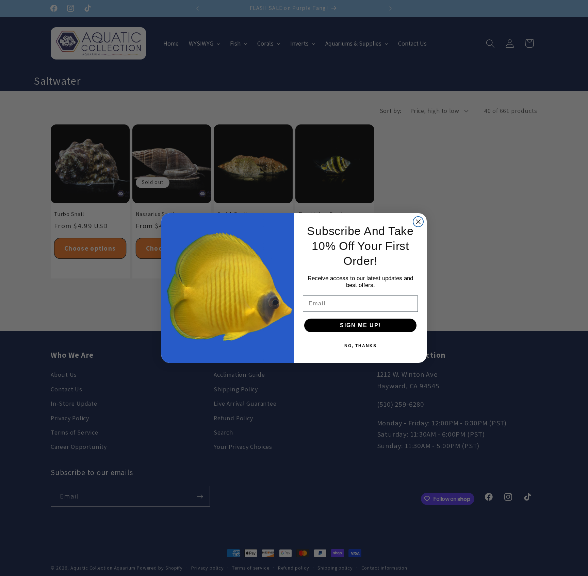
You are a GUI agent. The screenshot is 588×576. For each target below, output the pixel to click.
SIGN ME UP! (360, 325)
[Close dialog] (418, 222)
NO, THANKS (360, 345)
